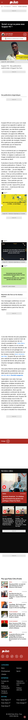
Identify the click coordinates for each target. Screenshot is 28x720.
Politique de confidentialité (5, 687)
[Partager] (24, 34)
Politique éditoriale (19, 689)
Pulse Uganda (20, 700)
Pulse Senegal (20, 703)
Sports (18, 671)
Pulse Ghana (4, 703)
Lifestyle (3, 674)
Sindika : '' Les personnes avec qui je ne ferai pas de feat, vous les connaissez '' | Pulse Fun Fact (20, 522)
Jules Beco (21, 343)
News (4, 493)
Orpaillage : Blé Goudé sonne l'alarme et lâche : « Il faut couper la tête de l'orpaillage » (18, 606)
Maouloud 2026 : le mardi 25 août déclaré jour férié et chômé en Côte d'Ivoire (17, 585)
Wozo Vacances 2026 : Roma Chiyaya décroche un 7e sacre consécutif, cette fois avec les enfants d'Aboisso (17, 626)
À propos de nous (5, 682)
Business (19, 668)
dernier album (12, 375)
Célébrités (14, 6)
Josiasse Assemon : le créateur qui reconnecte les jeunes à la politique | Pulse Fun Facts (13, 498)
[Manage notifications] (24, 717)
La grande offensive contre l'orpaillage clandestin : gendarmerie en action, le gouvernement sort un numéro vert (17, 637)
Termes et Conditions (4, 692)
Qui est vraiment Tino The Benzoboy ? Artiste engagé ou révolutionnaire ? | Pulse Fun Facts (8, 521)
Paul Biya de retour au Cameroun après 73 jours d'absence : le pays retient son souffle (17, 596)
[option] (8, 517)
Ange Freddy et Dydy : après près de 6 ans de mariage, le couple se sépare (17, 615)
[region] (14, 517)
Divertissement (7, 6)
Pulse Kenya (4, 706)
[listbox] (14, 517)
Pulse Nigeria (5, 700)
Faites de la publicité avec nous (20, 683)
